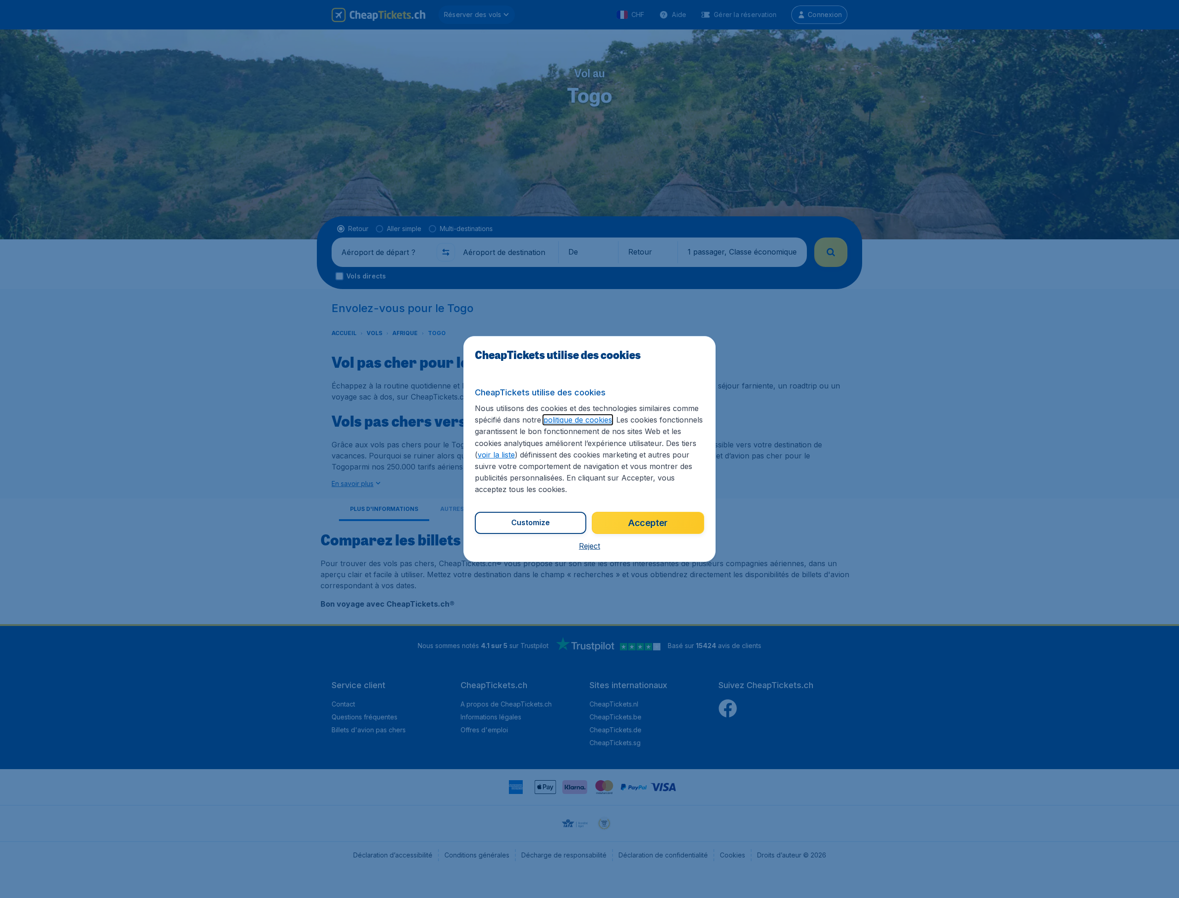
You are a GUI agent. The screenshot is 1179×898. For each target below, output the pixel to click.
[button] (589, 545)
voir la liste (496, 454)
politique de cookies (577, 419)
